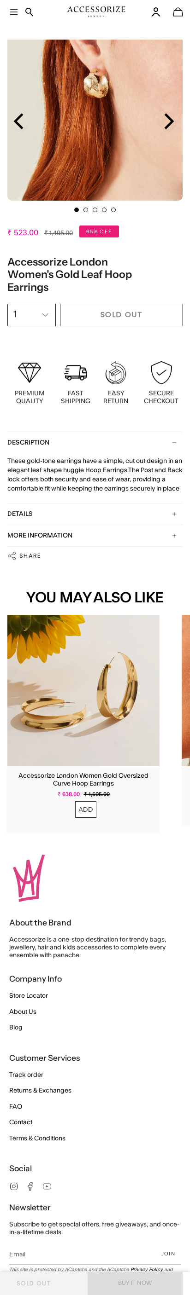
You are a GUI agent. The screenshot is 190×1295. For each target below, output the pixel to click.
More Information (39, 535)
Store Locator (28, 996)
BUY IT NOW (135, 1283)
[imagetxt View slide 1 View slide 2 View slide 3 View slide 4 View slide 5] (95, 113)
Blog (16, 1027)
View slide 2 (85, 210)
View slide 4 (104, 210)
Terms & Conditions (37, 1138)
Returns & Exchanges (40, 1090)
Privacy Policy (147, 1269)
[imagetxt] (96, 12)
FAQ (15, 1107)
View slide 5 (113, 210)
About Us (22, 1012)
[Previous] (20, 121)
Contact (20, 1122)
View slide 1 (76, 210)
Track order (26, 1075)
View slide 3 (95, 210)
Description (28, 442)
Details (20, 514)
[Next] (168, 121)
